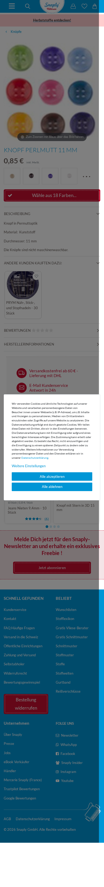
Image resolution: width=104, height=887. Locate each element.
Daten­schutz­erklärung (34, 457)
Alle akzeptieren (52, 476)
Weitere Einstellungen (29, 466)
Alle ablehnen (52, 486)
